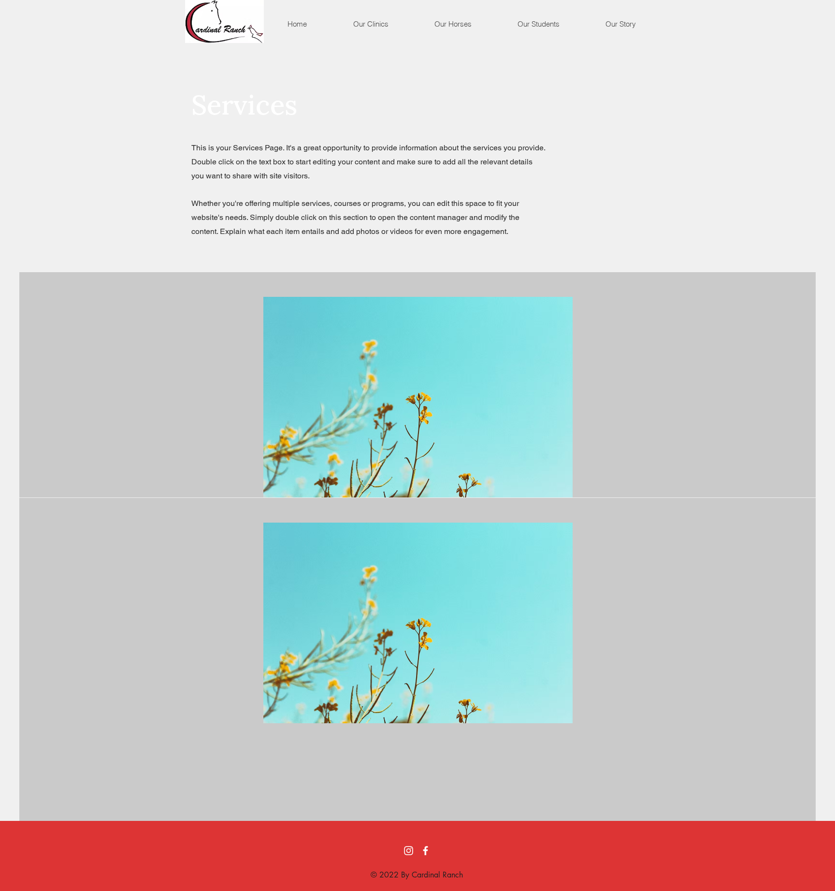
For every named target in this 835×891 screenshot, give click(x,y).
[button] (370, 24)
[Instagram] (409, 851)
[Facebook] (425, 851)
